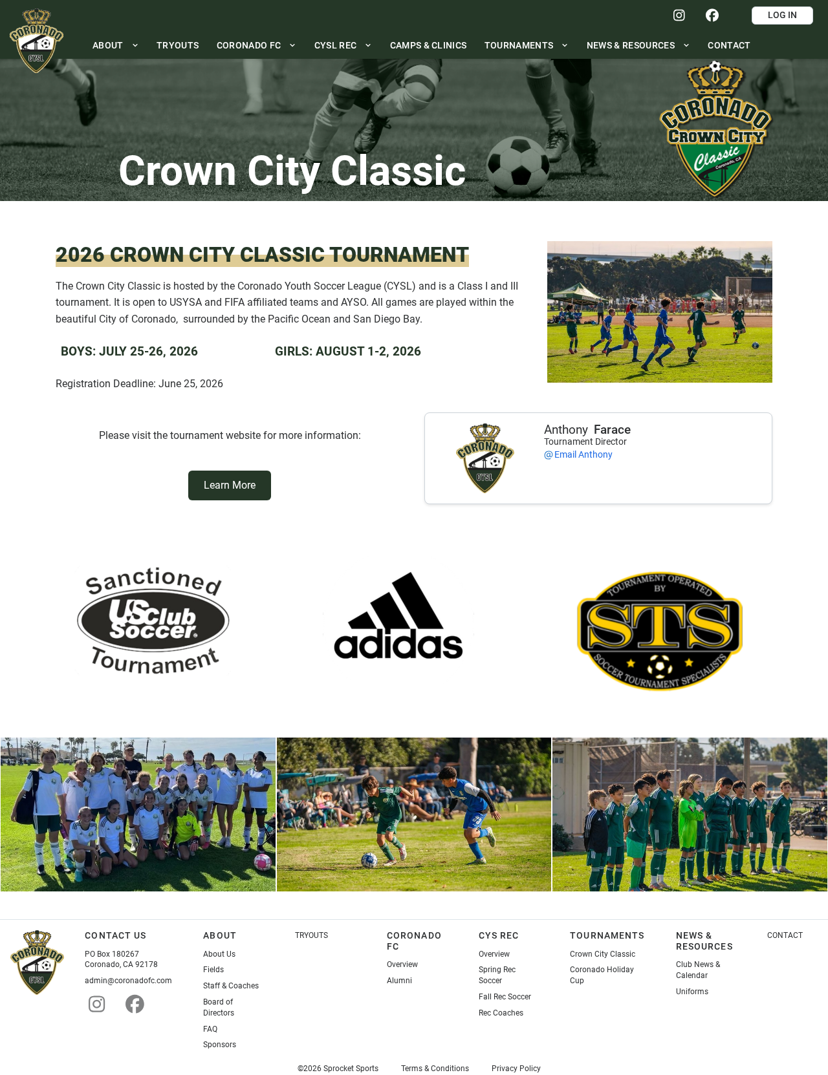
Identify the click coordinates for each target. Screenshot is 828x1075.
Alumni (399, 980)
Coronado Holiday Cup (602, 975)
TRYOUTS (311, 935)
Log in (782, 15)
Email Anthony (583, 454)
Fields (213, 969)
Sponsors (219, 1044)
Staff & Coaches (231, 985)
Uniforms (692, 991)
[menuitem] (115, 45)
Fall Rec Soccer (505, 996)
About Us (219, 954)
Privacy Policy (516, 1068)
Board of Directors (218, 1007)
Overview (402, 964)
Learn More (230, 485)
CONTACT (785, 935)
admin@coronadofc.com (128, 980)
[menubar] (421, 45)
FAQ (210, 1029)
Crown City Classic (602, 954)
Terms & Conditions (435, 1068)
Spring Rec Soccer (497, 975)
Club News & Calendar (698, 970)
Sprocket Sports (350, 1068)
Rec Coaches (501, 1012)
